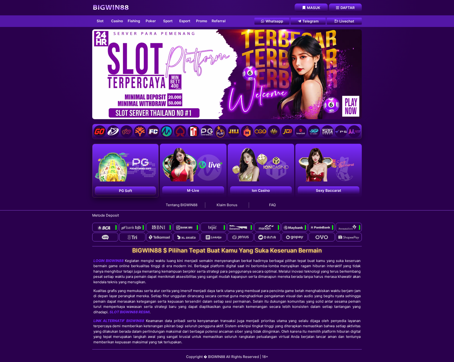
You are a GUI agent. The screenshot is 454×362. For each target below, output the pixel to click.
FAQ (272, 205)
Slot (100, 21)
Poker (151, 21)
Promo (201, 21)
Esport (184, 21)
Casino (117, 21)
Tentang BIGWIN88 (181, 205)
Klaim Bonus (227, 205)
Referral (219, 21)
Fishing (134, 21)
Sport (168, 21)
